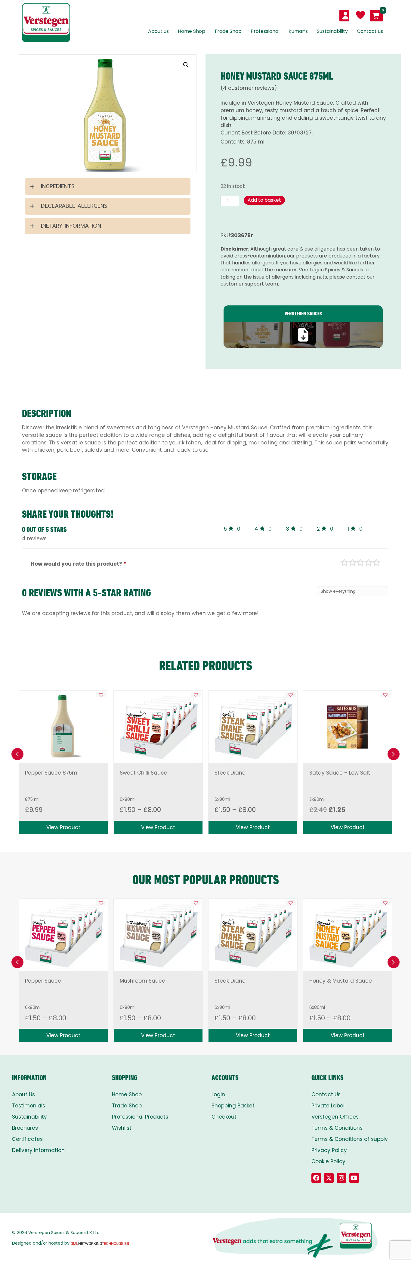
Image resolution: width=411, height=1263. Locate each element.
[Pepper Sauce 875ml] (63, 726)
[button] (186, 64)
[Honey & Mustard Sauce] (347, 935)
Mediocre (353, 563)
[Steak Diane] (253, 727)
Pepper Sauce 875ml (52, 772)
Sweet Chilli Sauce (143, 772)
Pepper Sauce (43, 980)
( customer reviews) (249, 88)
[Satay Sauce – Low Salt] (347, 727)
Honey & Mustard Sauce (340, 980)
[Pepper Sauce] (63, 935)
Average (360, 563)
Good (368, 563)
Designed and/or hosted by (41, 1243)
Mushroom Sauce (142, 980)
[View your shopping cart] (376, 15)
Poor (344, 563)
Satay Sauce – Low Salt (339, 772)
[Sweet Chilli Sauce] (158, 727)
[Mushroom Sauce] (158, 935)
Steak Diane (230, 772)
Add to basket (264, 200)
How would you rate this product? (78, 563)
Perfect (376, 563)
